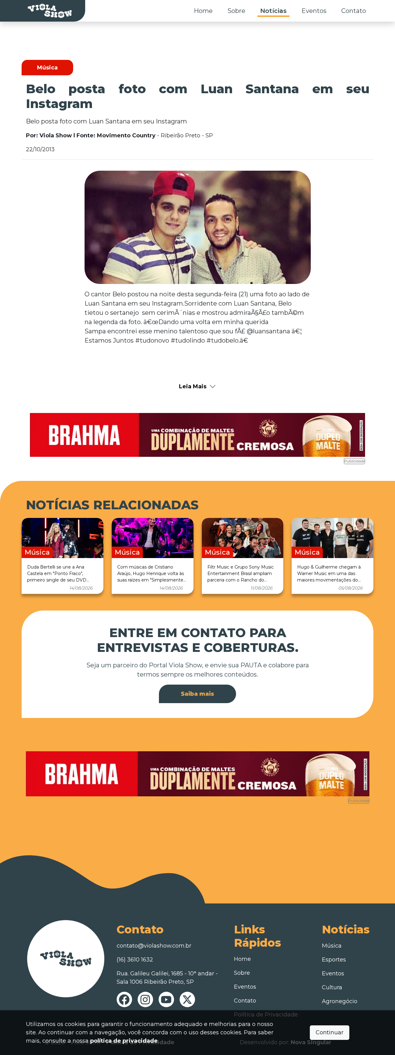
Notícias (273, 11)
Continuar (329, 1032)
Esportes (334, 959)
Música (332, 945)
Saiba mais (197, 693)
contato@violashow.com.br (154, 945)
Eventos (313, 11)
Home (203, 11)
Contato (353, 11)
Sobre (236, 11)
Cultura (332, 987)
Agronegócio (339, 1001)
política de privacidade (124, 1040)
